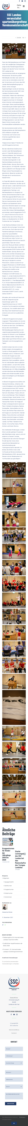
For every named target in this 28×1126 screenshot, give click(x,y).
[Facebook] (3, 925)
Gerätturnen (8, 885)
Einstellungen (22, 1117)
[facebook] (19, 1)
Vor (23, 37)
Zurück (19, 37)
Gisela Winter (14, 997)
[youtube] (22, 1)
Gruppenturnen (9, 889)
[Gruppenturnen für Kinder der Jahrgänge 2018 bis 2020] (7, 842)
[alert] (14, 962)
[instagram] (25, 1)
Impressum (14, 1033)
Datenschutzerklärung (14, 1029)
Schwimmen (8, 897)
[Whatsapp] (5, 925)
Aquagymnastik (9, 882)
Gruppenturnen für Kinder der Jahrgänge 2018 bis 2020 (8, 854)
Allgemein (6, 878)
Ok (14, 1123)
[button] (3, 854)
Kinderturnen (8, 893)
